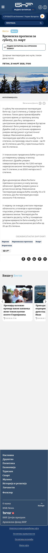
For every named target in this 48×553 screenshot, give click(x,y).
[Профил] (45, 7)
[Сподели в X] (29, 259)
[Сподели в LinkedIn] (34, 259)
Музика (7, 479)
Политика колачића (24, 539)
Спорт (6, 475)
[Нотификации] (40, 7)
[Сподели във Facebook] (23, 259)
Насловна (8, 455)
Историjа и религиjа (15, 483)
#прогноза (7, 245)
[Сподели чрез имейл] (45, 259)
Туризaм (8, 471)
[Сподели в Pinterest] (40, 259)
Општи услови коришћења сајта (24, 528)
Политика (9, 463)
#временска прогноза (22, 242)
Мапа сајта (24, 545)
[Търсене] (41, 23)
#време (5, 242)
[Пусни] (42, 16)
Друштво (8, 459)
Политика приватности (24, 534)
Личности (9, 487)
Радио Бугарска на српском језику (22, 47)
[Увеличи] (40, 103)
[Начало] (24, 5)
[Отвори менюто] (3, 7)
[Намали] (44, 103)
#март (38, 242)
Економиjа (9, 467)
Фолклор (8, 492)
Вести (5, 31)
